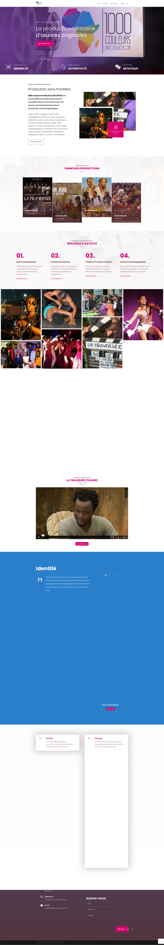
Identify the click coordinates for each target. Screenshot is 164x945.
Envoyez (121, 929)
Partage (98, 738)
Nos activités (114, 3)
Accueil (99, 3)
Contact (122, 3)
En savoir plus (44, 44)
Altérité (49, 738)
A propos (105, 3)
